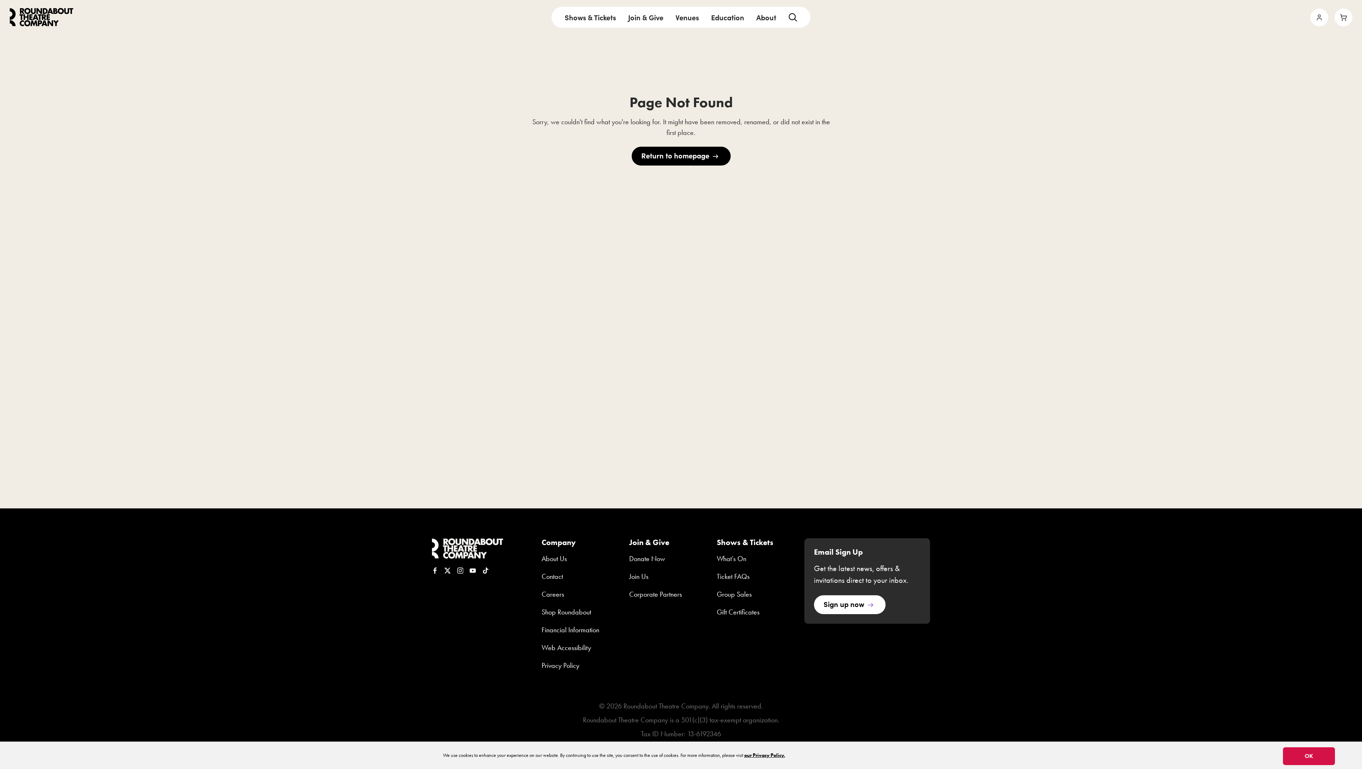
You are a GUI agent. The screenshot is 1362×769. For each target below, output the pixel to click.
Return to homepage (675, 155)
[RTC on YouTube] (473, 570)
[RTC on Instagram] (460, 570)
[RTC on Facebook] (435, 570)
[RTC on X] (447, 570)
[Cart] (1343, 17)
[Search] (792, 17)
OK (1309, 756)
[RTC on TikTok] (485, 570)
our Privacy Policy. (764, 755)
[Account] (1319, 17)
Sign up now (844, 604)
